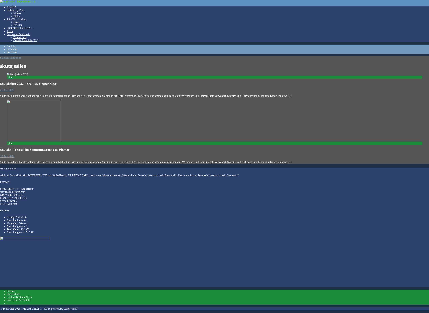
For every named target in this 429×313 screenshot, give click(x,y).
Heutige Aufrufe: (16, 217)
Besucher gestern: (16, 226)
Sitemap (11, 291)
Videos (17, 13)
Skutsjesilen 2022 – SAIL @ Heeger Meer (28, 83)
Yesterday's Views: (17, 223)
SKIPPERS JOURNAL (19, 28)
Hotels (16, 22)
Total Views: (14, 229)
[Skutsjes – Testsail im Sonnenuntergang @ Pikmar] (34, 140)
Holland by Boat (15, 10)
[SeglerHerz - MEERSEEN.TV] (18, 1)
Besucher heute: (15, 220)
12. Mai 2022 (7, 156)
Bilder (16, 16)
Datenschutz (19, 37)
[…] (290, 95)
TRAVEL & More (16, 19)
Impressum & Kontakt (18, 34)
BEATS (17, 25)
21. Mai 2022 (7, 90)
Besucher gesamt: (16, 232)
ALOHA (11, 7)
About (10, 31)
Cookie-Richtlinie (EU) (25, 40)
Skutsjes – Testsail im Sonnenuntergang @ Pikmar (34, 149)
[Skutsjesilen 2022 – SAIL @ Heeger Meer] (17, 74)
